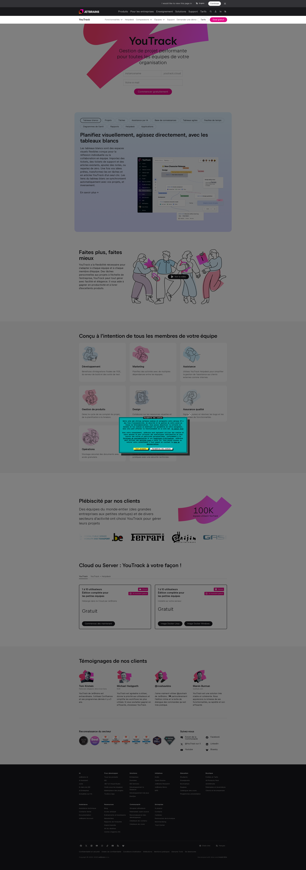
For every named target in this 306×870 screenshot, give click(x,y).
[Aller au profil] (216, 11)
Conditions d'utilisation (163, 438)
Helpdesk (129, 20)
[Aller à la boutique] (220, 11)
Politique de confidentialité (135, 438)
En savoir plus (177, 429)
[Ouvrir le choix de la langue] (225, 11)
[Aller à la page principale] (89, 11)
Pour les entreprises (142, 11)
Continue (214, 3)
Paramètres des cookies (161, 449)
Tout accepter (140, 449)
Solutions (180, 11)
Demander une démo (186, 20)
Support (193, 11)
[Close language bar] (225, 3)
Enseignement (164, 11)
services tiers (145, 440)
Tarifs (203, 11)
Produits (123, 11)
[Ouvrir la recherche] (211, 11)
